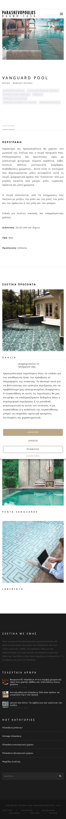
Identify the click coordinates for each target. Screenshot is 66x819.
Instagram (48, 810)
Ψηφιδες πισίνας (23, 83)
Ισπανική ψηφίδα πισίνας (43, 90)
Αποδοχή (33, 432)
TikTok (53, 813)
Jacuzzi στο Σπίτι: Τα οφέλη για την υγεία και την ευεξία (36, 704)
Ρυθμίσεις (33, 449)
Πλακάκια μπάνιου (12, 727)
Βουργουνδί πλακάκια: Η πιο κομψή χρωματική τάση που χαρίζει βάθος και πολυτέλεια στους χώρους (35, 682)
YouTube (35, 813)
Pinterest (15, 813)
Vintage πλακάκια (11, 736)
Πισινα (6, 83)
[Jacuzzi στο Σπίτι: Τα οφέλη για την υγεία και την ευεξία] (5, 705)
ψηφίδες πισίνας (50, 102)
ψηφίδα (37, 94)
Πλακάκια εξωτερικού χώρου (17, 753)
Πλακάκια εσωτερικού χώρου (18, 744)
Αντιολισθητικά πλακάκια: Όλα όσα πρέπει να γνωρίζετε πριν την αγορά (35, 693)
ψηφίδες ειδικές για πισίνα (20, 102)
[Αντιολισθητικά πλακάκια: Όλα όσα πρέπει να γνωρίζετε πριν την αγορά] (5, 694)
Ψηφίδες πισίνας (11, 761)
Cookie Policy (33, 455)
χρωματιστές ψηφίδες (17, 94)
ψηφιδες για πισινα (15, 98)
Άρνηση (33, 440)
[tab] (8, 127)
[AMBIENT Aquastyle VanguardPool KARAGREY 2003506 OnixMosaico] (33, 37)
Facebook (27, 810)
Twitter (7, 810)
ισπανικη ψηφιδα (14, 90)
